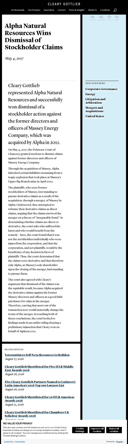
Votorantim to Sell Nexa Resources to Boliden (37, 355)
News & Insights (76, 10)
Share (116, 20)
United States (94, 116)
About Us (92, 10)
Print (109, 20)
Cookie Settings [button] (79, 430)
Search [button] (115, 10)
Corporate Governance (101, 89)
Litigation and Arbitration (95, 101)
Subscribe (92, 20)
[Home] (64, 4)
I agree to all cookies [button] (97, 430)
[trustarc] (119, 442)
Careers (62, 10)
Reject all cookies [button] (114, 430)
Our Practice (34, 10)
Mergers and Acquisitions (94, 110)
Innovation (49, 10)
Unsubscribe (101, 20)
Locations (105, 10)
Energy (90, 94)
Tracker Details (20, 442)
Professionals (17, 10)
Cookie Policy (9, 442)
